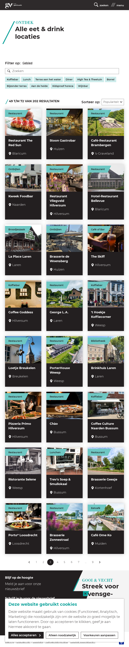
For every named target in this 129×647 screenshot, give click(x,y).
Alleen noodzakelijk (62, 635)
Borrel (110, 79)
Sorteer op (90, 102)
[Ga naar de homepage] (13, 5)
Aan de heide (39, 86)
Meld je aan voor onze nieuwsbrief (23, 586)
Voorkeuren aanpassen (99, 635)
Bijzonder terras (17, 86)
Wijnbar (83, 86)
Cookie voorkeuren (82, 641)
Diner (69, 79)
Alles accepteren (23, 635)
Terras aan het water (48, 79)
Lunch (27, 79)
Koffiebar (12, 79)
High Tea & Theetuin (89, 79)
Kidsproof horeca (62, 86)
